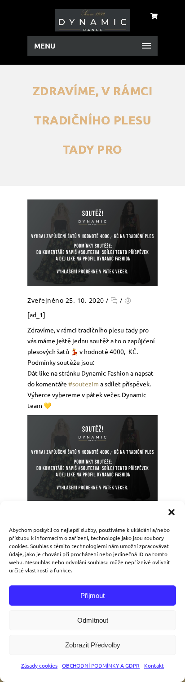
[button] (171, 512)
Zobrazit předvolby (92, 645)
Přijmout (92, 595)
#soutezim (83, 384)
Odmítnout (92, 620)
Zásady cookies (39, 665)
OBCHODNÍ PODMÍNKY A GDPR (101, 665)
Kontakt (154, 665)
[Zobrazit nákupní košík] (154, 16)
